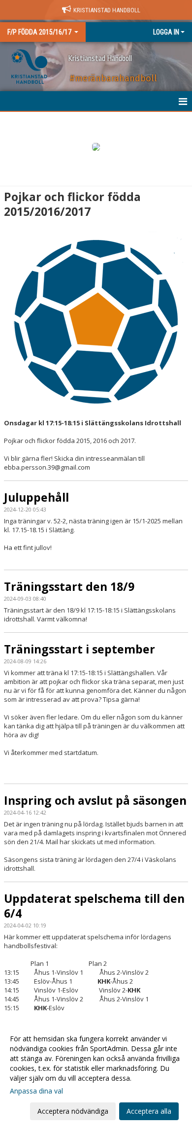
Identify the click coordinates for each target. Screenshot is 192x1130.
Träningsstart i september (79, 649)
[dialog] (96, 1074)
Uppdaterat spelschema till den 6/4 (94, 905)
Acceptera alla (149, 1111)
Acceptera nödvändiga (72, 1111)
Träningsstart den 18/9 (69, 586)
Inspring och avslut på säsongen (95, 800)
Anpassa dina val (36, 1091)
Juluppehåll (36, 497)
